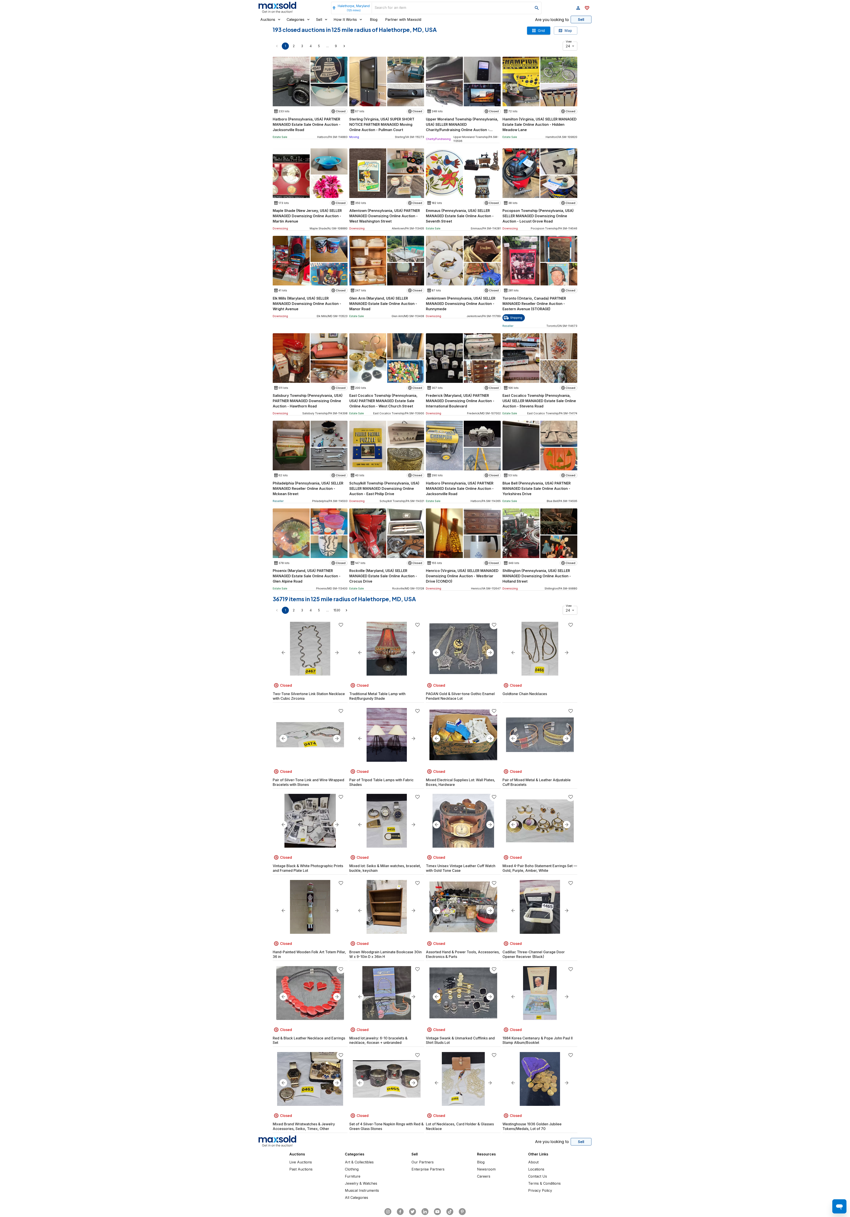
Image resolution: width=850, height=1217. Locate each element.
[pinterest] (462, 1211)
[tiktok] (449, 1211)
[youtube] (437, 1211)
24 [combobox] (568, 46)
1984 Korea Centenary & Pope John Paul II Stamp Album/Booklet (537, 1040)
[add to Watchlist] (340, 624)
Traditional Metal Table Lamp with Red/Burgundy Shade (377, 696)
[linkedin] (425, 1211)
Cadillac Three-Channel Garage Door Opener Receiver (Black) (533, 954)
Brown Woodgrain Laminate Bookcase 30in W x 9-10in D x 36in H (385, 954)
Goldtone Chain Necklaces (524, 694)
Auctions (267, 19)
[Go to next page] (344, 46)
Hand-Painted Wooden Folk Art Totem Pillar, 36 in (309, 954)
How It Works (345, 19)
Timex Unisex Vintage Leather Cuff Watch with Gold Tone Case (460, 868)
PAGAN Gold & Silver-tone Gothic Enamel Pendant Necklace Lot (460, 696)
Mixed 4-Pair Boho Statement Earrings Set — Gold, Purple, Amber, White (539, 868)
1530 (337, 610)
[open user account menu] (578, 8)
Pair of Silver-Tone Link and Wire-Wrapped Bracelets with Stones (308, 782)
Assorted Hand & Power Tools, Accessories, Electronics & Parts (463, 954)
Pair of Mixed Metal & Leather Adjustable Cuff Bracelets (536, 782)
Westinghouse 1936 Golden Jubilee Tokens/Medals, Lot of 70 (532, 1126)
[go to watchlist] (587, 8)
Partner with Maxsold (403, 19)
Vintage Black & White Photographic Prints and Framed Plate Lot (308, 868)
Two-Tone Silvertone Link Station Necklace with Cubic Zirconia (309, 696)
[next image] (337, 652)
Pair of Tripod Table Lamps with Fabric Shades (381, 782)
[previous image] (283, 652)
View (569, 41)
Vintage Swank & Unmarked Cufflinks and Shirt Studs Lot (460, 1040)
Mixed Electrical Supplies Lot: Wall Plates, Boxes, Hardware (460, 782)
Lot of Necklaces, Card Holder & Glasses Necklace (460, 1126)
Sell (319, 19)
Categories (295, 19)
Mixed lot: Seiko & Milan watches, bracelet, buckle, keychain (385, 868)
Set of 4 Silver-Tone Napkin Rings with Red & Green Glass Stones (386, 1126)
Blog (373, 19)
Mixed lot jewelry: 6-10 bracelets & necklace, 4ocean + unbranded (378, 1040)
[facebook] (400, 1211)
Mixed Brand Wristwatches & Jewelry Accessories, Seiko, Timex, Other (304, 1126)
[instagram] (387, 1211)
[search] (536, 8)
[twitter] (412, 1211)
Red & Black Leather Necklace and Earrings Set (309, 1040)
